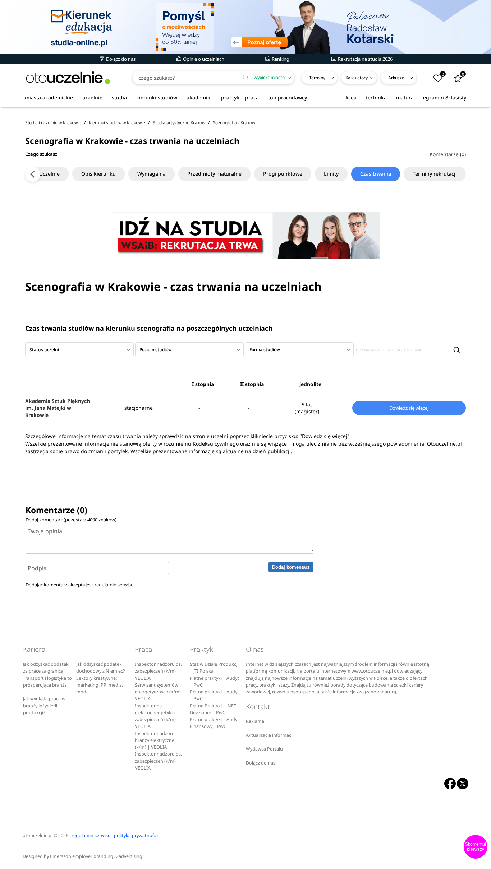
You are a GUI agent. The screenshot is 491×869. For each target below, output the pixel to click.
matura (405, 97)
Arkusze (396, 78)
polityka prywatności (136, 835)
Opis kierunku (98, 173)
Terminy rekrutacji (435, 173)
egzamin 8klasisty (444, 97)
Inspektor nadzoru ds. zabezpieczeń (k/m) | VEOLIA (158, 671)
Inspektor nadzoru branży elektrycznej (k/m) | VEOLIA (155, 740)
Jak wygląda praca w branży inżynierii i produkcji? (44, 706)
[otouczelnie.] (68, 78)
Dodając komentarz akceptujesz (80, 584)
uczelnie (92, 97)
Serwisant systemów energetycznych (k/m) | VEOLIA (159, 692)
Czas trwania (375, 173)
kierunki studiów (156, 97)
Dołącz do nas (120, 59)
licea (351, 97)
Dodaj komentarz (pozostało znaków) (71, 519)
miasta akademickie (49, 97)
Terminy (317, 78)
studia (119, 97)
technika (376, 97)
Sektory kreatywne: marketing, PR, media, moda (99, 685)
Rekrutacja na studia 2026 (365, 59)
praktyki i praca (240, 97)
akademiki (199, 97)
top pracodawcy (287, 97)
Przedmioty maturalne (214, 173)
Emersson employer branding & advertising (96, 856)
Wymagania (151, 173)
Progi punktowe (282, 173)
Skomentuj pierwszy (475, 847)
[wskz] (245, 27)
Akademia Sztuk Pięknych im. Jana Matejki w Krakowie (57, 408)
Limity (331, 173)
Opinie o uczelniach (203, 59)
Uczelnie (49, 173)
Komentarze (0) (448, 154)
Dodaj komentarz (291, 567)
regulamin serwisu (114, 584)
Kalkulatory (356, 78)
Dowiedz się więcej (408, 408)
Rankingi (280, 59)
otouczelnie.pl (37, 835)
